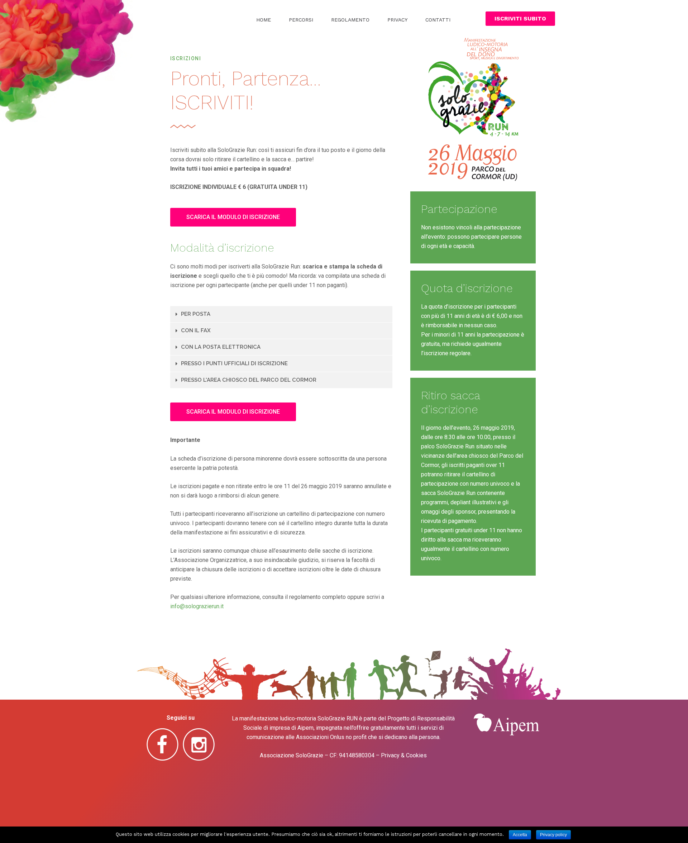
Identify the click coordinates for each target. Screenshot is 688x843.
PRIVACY (397, 20)
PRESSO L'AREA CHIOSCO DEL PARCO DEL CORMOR (248, 380)
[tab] (281, 314)
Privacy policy (553, 834)
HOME (263, 20)
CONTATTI (437, 20)
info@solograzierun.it (197, 606)
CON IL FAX (196, 330)
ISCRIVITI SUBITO (520, 18)
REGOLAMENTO (350, 20)
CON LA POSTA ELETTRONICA (221, 347)
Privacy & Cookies (404, 755)
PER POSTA (195, 314)
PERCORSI (301, 20)
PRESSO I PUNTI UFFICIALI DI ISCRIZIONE (234, 363)
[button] (233, 217)
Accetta (520, 834)
